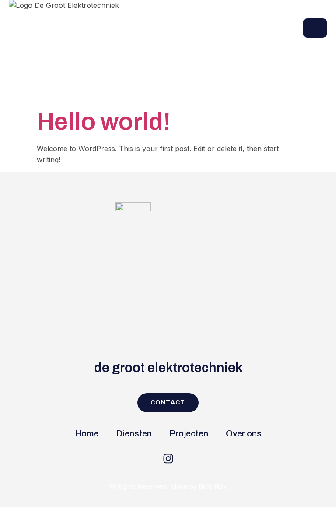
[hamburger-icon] (315, 28)
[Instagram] (168, 458)
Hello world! (104, 121)
